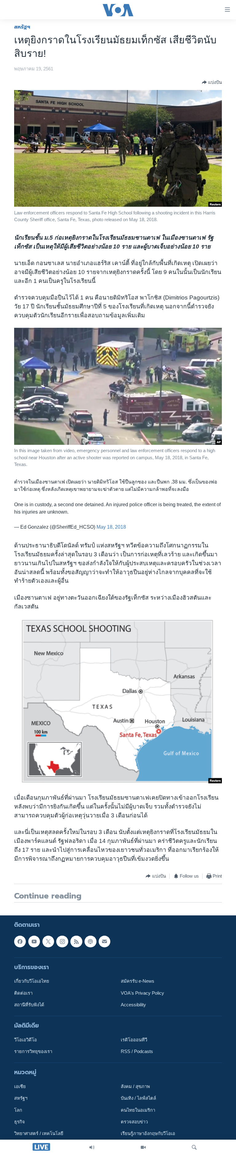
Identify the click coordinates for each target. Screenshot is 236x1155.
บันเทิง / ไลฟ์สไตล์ (138, 1098)
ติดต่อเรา (23, 992)
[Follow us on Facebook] (20, 941)
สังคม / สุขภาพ (135, 1086)
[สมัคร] (104, 941)
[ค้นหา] (194, 1147)
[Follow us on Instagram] (62, 941)
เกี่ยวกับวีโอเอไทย (31, 981)
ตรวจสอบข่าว (134, 1121)
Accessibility (133, 1004)
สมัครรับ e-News (137, 981)
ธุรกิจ (19, 1121)
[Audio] (92, 1147)
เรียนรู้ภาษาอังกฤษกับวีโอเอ (148, 1133)
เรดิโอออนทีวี (134, 1039)
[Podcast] (90, 941)
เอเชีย (20, 1086)
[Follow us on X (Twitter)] (48, 941)
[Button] (212, 82)
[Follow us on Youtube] (34, 941)
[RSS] (76, 941)
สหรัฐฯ (22, 27)
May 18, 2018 (111, 527)
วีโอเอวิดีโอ (25, 1039)
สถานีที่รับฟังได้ (29, 1004)
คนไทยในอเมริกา (138, 1109)
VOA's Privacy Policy (142, 992)
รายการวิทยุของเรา (33, 1051)
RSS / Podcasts (137, 1051)
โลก (18, 1109)
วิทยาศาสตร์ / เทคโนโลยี (38, 1133)
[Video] (143, 1147)
